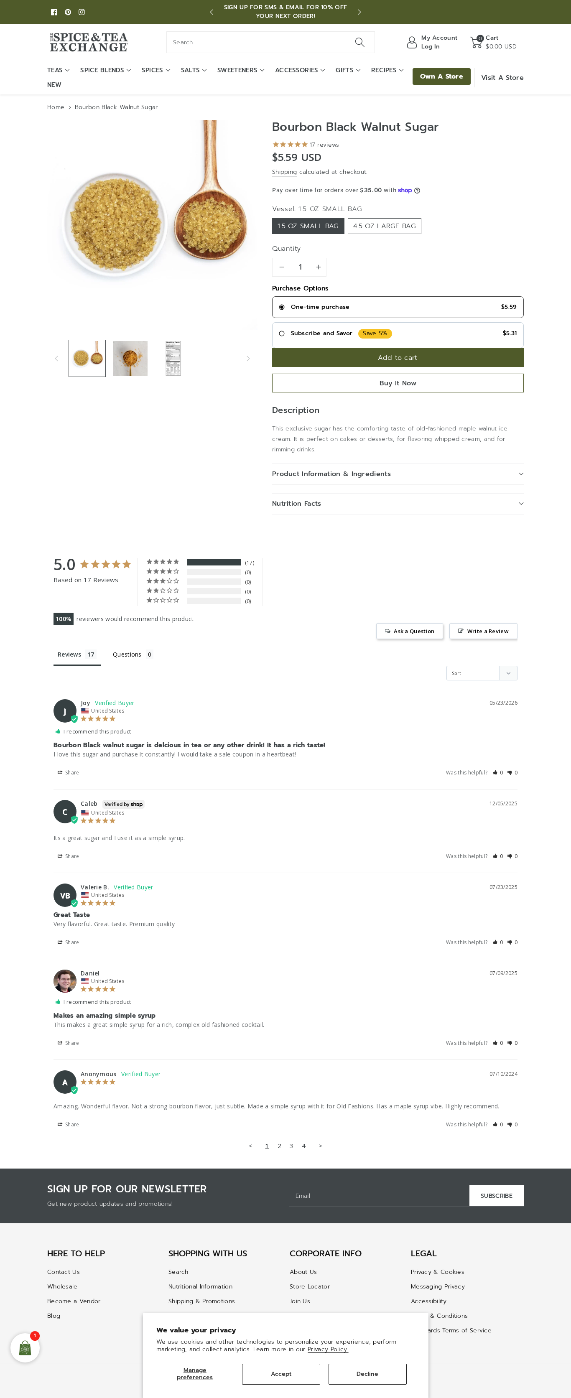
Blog (53, 1315)
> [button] (320, 1145)
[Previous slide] (211, 12)
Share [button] (71, 772)
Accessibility (428, 1301)
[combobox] (271, 42)
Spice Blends (102, 70)
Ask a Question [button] (414, 631)
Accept (281, 1374)
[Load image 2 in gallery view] (130, 358)
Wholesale (62, 1286)
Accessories (296, 70)
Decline (367, 1374)
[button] (493, 42)
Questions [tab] (127, 654)
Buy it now (398, 383)
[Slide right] (248, 358)
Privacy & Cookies (437, 1272)
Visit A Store (502, 78)
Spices (152, 70)
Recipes (384, 70)
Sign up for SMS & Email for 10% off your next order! (285, 11)
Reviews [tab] (69, 654)
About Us (303, 1272)
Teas (55, 70)
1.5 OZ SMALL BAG (308, 226)
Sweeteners (237, 70)
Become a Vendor (74, 1301)
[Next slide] (359, 12)
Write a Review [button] (488, 631)
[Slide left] (56, 358)
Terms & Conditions (439, 1315)
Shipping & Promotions (201, 1301)
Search (178, 1272)
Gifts (345, 70)
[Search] (359, 42)
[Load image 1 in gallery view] (87, 358)
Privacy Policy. (328, 1349)
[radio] (398, 307)
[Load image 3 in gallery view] (173, 358)
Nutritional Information (200, 1286)
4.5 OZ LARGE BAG (384, 226)
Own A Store (441, 76)
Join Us (300, 1301)
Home (55, 107)
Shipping (284, 172)
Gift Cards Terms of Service (451, 1330)
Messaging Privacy (438, 1286)
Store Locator (310, 1286)
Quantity (286, 249)
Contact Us (63, 1272)
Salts (190, 70)
